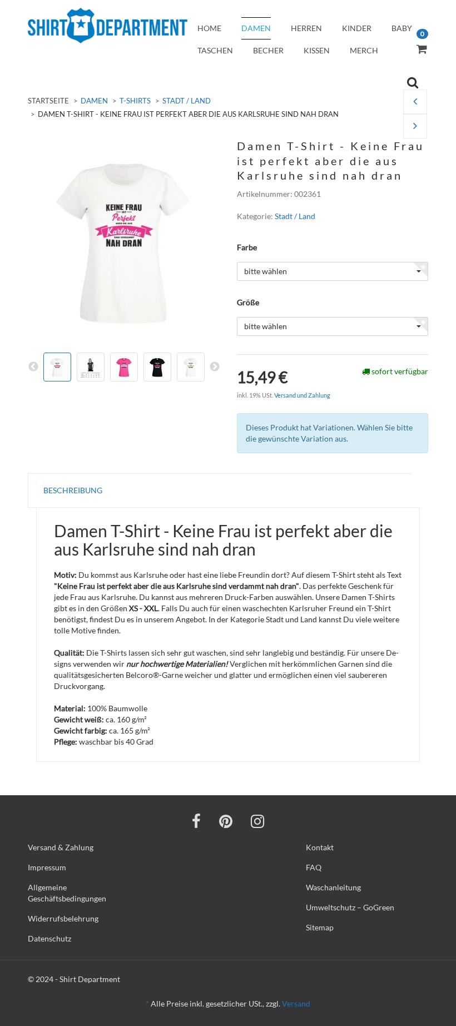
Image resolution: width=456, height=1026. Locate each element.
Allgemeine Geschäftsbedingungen (67, 893)
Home (209, 28)
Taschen (215, 50)
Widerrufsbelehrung (63, 918)
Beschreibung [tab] (72, 490)
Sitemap (320, 927)
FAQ (313, 867)
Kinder (356, 28)
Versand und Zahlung (302, 395)
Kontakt (320, 847)
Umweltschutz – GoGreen (350, 907)
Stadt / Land (186, 100)
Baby (401, 28)
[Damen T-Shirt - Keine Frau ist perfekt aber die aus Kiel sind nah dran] (415, 126)
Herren (306, 28)
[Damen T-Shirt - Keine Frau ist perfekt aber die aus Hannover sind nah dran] (415, 102)
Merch (364, 50)
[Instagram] (257, 821)
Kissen (317, 50)
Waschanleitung (333, 887)
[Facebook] (196, 821)
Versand (296, 1003)
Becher (268, 50)
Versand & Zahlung (60, 847)
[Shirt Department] (107, 25)
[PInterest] (225, 821)
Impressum (47, 867)
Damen (256, 28)
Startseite (48, 100)
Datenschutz (49, 938)
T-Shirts (135, 100)
